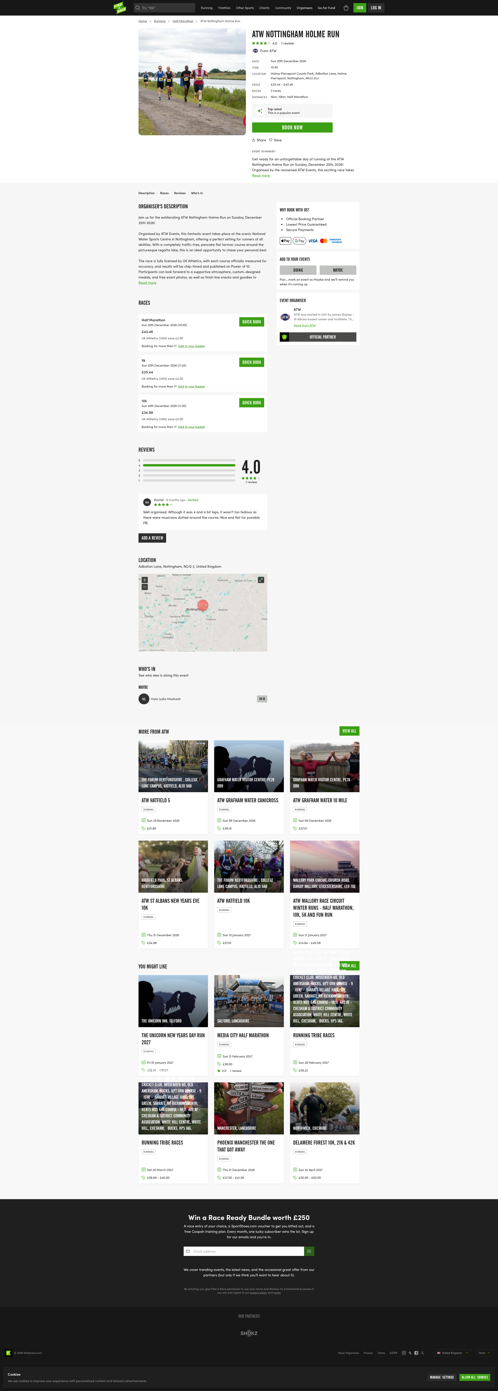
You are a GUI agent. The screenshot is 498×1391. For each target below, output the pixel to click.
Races (164, 193)
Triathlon (224, 8)
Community (283, 8)
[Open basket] (346, 7)
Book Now (292, 127)
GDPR (393, 1353)
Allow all (475, 1377)
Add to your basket (191, 346)
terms (277, 1292)
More (482, 1353)
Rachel (159, 499)
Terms (381, 1353)
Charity (264, 8)
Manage (442, 1377)
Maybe (338, 270)
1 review (287, 43)
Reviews (180, 193)
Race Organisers (348, 1353)
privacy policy (258, 1292)
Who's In (197, 193)
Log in (376, 7)
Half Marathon (183, 21)
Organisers (304, 8)
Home (143, 21)
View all (349, 731)
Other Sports (245, 8)
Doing (298, 270)
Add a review (152, 538)
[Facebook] (417, 1353)
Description (147, 193)
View (262, 699)
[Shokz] (249, 1333)
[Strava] (411, 1353)
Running (207, 8)
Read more (261, 175)
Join (360, 7)
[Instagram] (405, 1353)
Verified (192, 499)
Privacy (368, 1353)
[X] (424, 1353)
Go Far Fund (326, 8)
